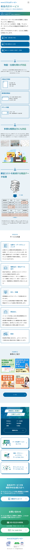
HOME (2, 13)
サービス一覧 (8, 13)
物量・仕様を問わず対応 (9, 37)
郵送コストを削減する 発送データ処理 (12, 50)
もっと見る (15, 394)
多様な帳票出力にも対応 (9, 44)
